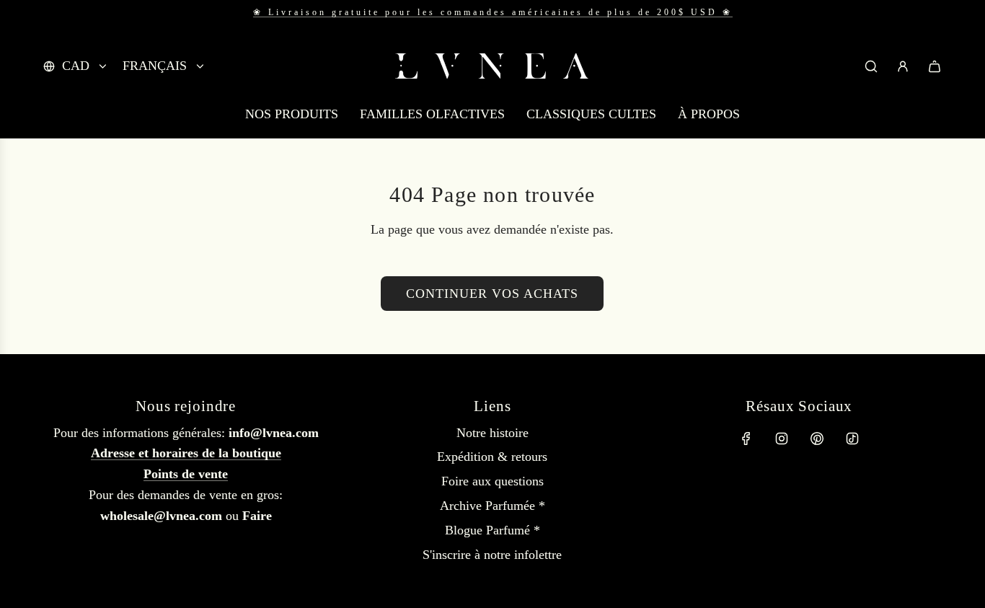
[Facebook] (746, 438)
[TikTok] (852, 438)
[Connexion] (903, 66)
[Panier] (934, 66)
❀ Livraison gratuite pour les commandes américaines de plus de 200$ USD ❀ (493, 12)
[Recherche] (871, 66)
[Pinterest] (817, 438)
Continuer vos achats (492, 293)
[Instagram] (782, 438)
